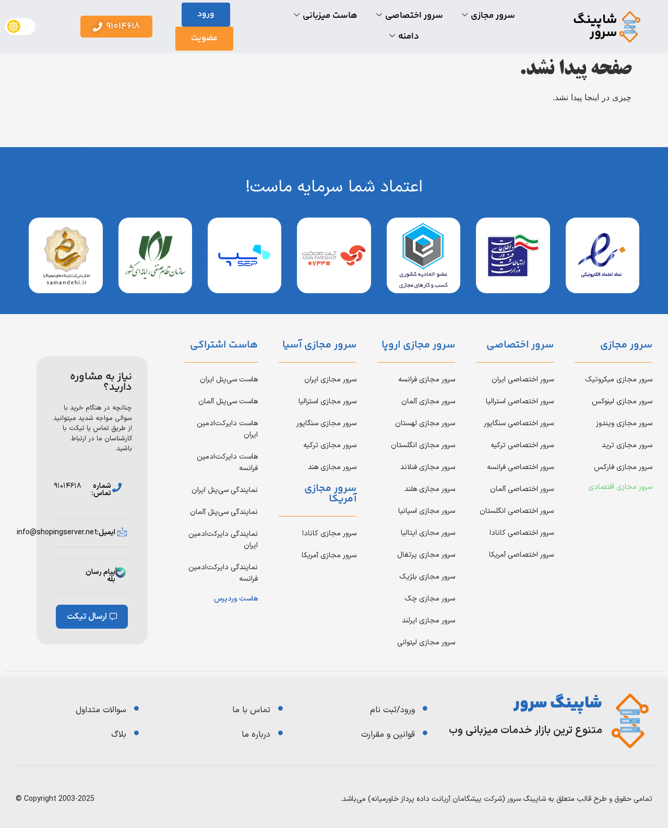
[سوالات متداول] (136, 708)
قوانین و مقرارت (388, 734)
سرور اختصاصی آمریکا (521, 554)
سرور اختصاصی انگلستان (517, 511)
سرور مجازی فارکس (623, 467)
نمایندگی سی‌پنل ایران (225, 490)
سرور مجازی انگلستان (423, 445)
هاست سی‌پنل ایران (229, 379)
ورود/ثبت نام (392, 710)
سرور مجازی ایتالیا (428, 532)
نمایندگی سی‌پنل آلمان (224, 512)
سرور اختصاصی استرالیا (520, 401)
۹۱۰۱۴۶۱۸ (67, 486)
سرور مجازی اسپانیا (426, 511)
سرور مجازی (493, 15)
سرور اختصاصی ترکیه (522, 445)
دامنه (408, 36)
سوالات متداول (101, 710)
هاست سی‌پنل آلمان (228, 401)
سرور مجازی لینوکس (622, 401)
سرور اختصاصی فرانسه (520, 467)
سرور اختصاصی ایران (523, 379)
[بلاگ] (136, 732)
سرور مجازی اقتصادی (620, 487)
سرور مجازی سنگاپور (326, 423)
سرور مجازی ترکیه (329, 445)
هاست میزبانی (330, 15)
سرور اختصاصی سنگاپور (519, 423)
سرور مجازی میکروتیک (618, 379)
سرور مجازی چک (429, 598)
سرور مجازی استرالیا (327, 401)
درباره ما (256, 734)
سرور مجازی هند (332, 467)
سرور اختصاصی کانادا (522, 532)
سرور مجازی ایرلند (428, 620)
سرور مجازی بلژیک (427, 576)
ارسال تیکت (87, 616)
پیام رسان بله (100, 576)
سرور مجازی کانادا (329, 533)
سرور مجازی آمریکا (329, 555)
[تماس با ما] (280, 708)
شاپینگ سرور (595, 26)
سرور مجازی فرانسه (426, 379)
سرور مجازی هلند (429, 489)
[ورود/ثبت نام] (425, 708)
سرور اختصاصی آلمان (522, 489)
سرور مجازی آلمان (428, 401)
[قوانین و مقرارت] (425, 732)
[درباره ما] (280, 732)
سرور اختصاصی (414, 15)
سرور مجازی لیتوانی (426, 642)
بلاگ (118, 734)
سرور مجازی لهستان (425, 423)
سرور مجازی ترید (627, 445)
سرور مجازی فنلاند (427, 467)
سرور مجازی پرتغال (426, 554)
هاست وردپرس (236, 598)
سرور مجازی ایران (330, 379)
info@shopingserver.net (57, 532)
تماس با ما (251, 710)
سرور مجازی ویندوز (624, 423)
